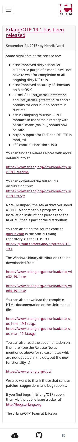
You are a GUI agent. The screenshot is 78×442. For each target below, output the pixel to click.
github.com (15, 234)
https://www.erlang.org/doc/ (28, 371)
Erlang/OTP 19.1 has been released (35, 32)
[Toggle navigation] (8, 10)
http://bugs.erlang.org (23, 404)
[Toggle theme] (63, 435)
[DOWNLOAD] (15, 435)
